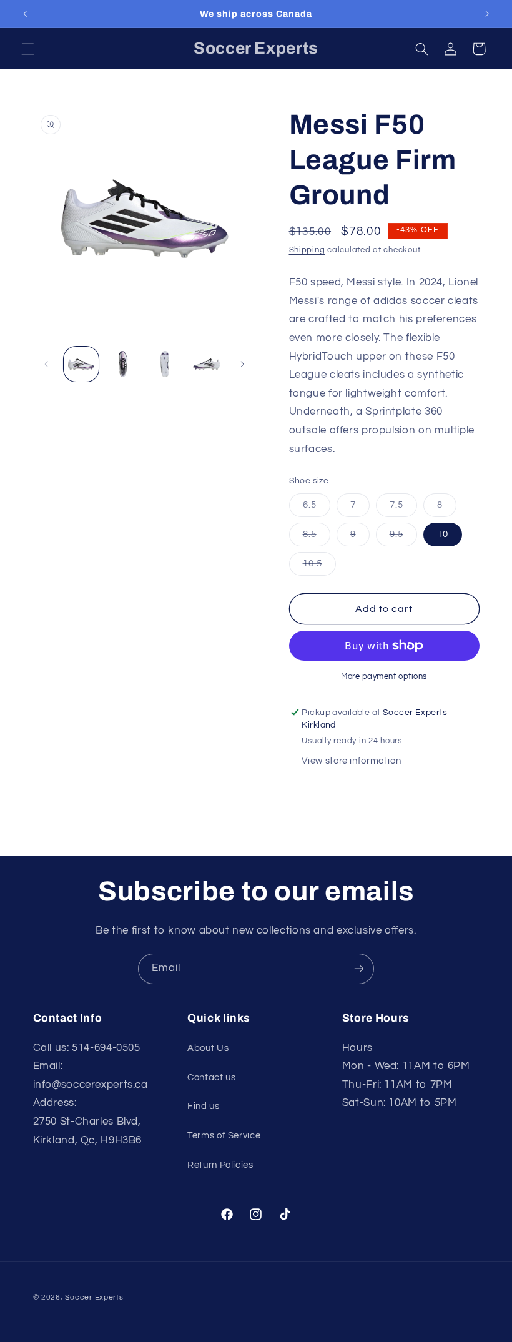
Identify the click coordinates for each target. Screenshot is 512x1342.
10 (442, 534)
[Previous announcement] (25, 13)
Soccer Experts (94, 1297)
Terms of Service (223, 1135)
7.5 (403, 508)
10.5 (319, 567)
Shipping (307, 250)
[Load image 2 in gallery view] (123, 364)
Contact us (211, 1077)
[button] (27, 48)
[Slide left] (47, 364)
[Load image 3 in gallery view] (164, 364)
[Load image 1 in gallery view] (81, 364)
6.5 (316, 508)
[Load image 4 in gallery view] (206, 364)
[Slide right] (242, 364)
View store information (351, 761)
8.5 (316, 537)
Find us (203, 1106)
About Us (208, 1048)
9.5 (403, 537)
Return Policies (220, 1165)
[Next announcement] (487, 13)
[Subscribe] (359, 969)
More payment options (384, 677)
